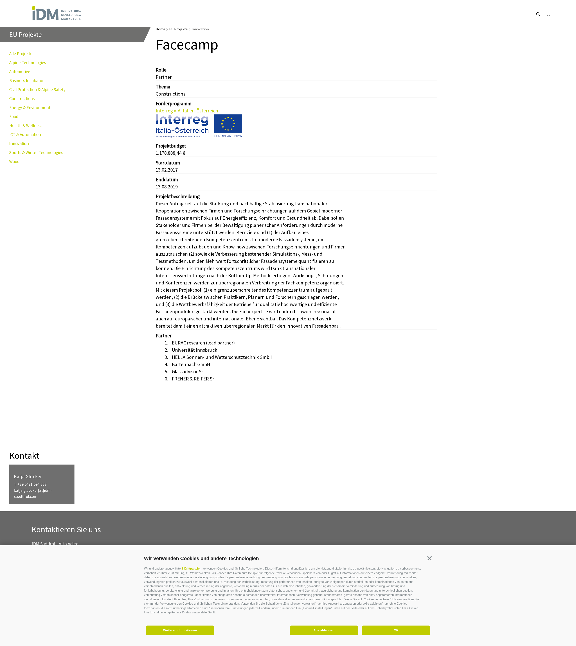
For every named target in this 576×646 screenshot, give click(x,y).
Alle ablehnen (324, 630)
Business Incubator (26, 80)
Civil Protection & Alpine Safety (37, 89)
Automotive (19, 71)
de (549, 15)
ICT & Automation (25, 134)
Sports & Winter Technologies (36, 152)
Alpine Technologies (27, 62)
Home (160, 29)
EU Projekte (178, 29)
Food (13, 116)
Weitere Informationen (180, 630)
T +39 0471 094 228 (30, 484)
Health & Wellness (25, 125)
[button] (429, 558)
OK (396, 630)
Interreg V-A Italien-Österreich (187, 110)
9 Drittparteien (191, 568)
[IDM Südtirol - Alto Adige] (56, 13)
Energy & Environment (29, 107)
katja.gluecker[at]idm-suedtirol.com (33, 493)
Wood (14, 161)
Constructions (22, 98)
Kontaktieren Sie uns (66, 530)
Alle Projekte (20, 53)
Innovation (19, 143)
